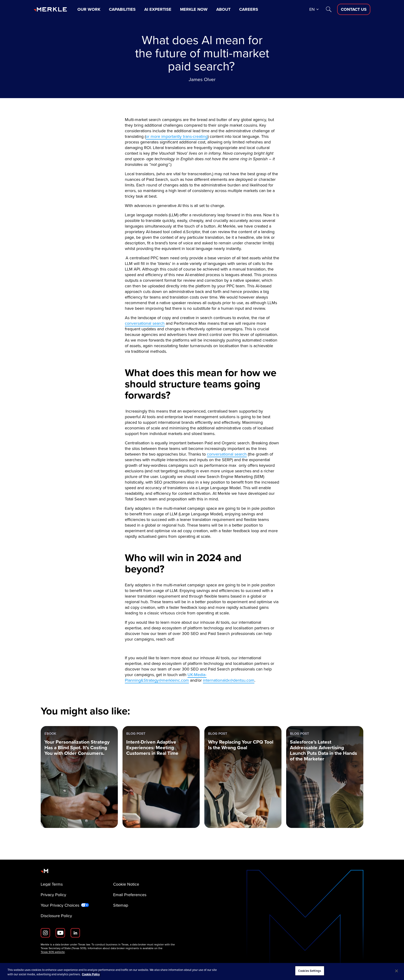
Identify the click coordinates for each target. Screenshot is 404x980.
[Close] (396, 971)
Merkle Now (194, 9)
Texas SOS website (53, 952)
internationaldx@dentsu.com (228, 680)
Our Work (88, 9)
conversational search (145, 323)
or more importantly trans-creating (177, 136)
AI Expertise (157, 9)
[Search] (329, 9)
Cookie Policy (91, 974)
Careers (248, 9)
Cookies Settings (309, 971)
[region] (202, 971)
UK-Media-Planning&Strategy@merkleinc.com (165, 677)
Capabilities (122, 9)
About (223, 9)
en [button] (312, 9)
